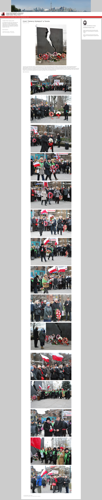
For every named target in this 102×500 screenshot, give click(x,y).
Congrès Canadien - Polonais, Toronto (13, 14)
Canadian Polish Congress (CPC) (8, 20)
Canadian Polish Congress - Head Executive (8, 31)
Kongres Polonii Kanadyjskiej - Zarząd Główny (8, 32)
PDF (84, 36)
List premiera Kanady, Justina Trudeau (28, 495)
